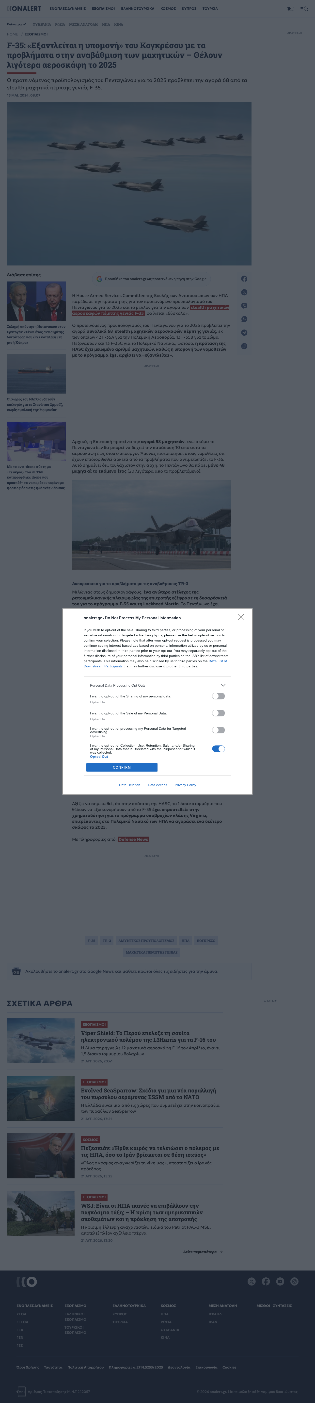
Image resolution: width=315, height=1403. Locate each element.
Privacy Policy (185, 785)
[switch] (218, 696)
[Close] (242, 618)
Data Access (157, 785)
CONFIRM (122, 767)
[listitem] (157, 685)
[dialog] (157, 701)
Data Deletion (129, 785)
